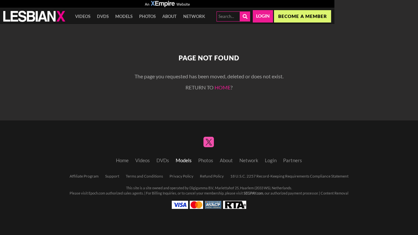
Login (263, 16)
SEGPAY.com (253, 193)
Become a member (302, 16)
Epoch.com (96, 193)
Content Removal (334, 193)
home (223, 87)
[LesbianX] (34, 16)
